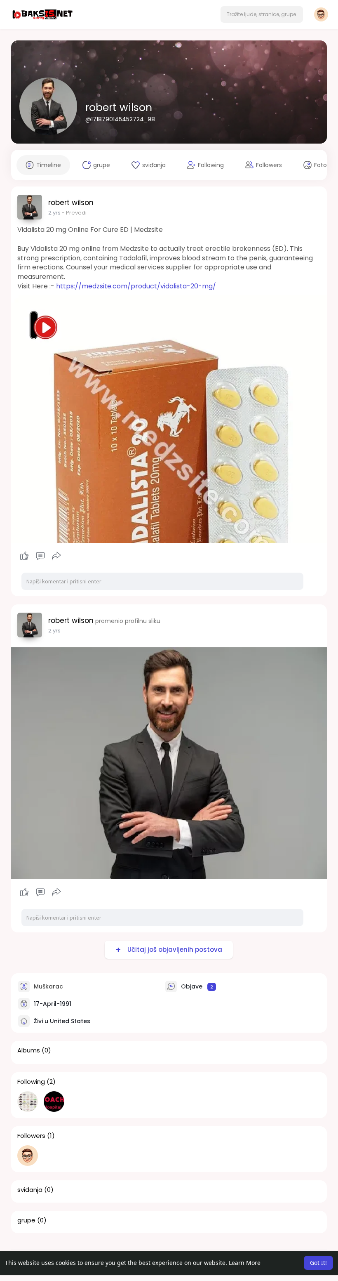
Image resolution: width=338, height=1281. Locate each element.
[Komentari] (40, 556)
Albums (28, 1050)
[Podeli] (56, 556)
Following (31, 1081)
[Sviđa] (40, 556)
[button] (262, 14)
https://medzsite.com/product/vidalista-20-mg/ (136, 286)
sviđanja (29, 1190)
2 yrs (54, 213)
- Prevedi (74, 213)
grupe (26, 1220)
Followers (31, 1135)
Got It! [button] (318, 1263)
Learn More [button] (245, 1263)
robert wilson (118, 107)
